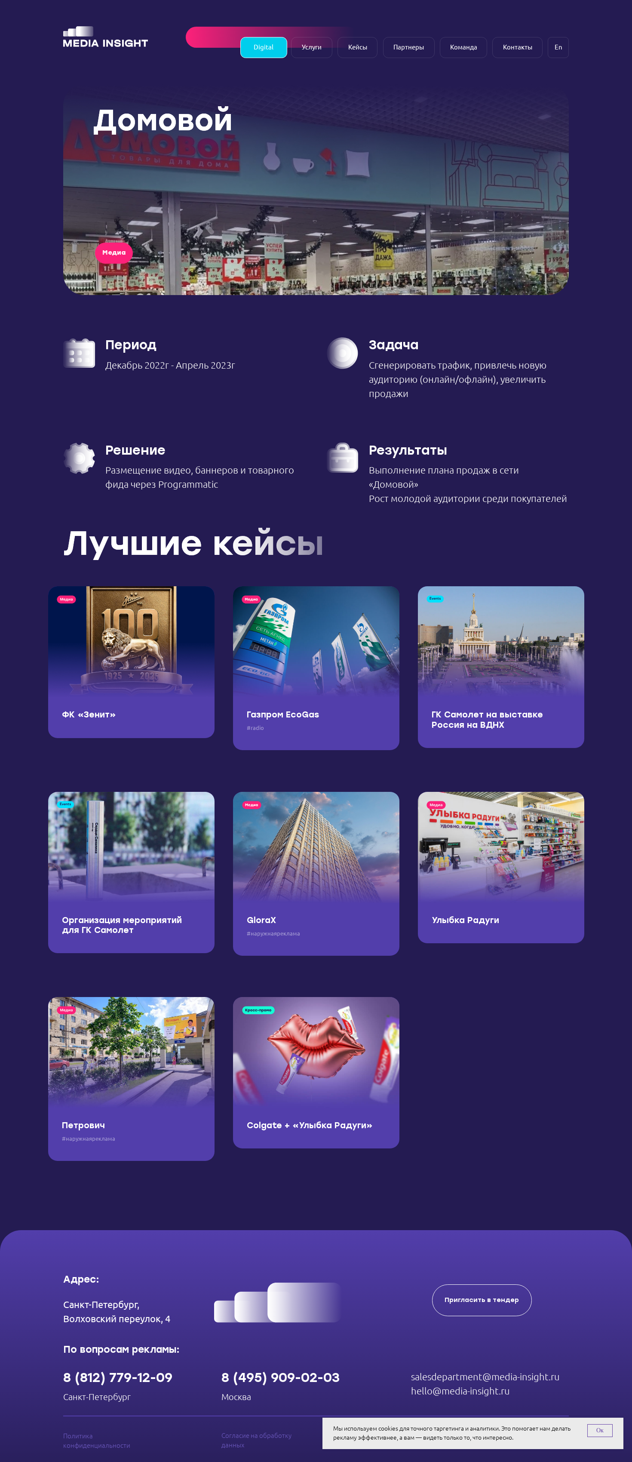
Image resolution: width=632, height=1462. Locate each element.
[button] (482, 1300)
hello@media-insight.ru (460, 1390)
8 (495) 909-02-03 (280, 1377)
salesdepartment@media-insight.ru (485, 1376)
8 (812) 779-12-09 (117, 1377)
